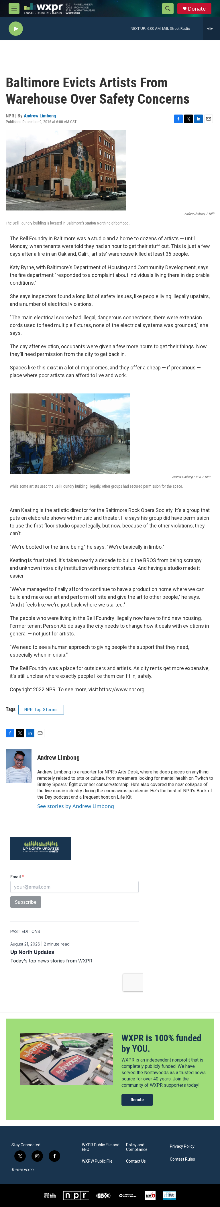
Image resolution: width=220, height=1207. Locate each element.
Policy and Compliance (137, 1147)
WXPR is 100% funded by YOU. (161, 1043)
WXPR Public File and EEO (100, 1147)
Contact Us (136, 1161)
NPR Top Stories (41, 709)
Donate (197, 9)
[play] (15, 28)
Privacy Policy (182, 1146)
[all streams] (211, 28)
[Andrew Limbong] (19, 766)
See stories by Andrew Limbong (75, 806)
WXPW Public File (97, 1161)
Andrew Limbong (40, 116)
